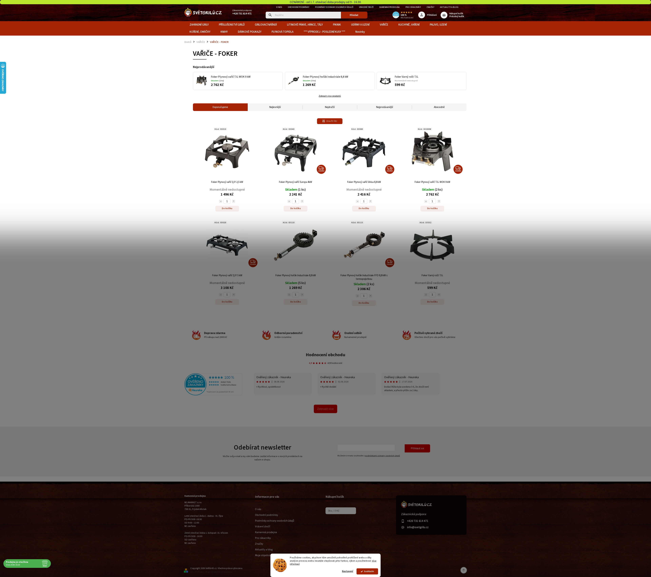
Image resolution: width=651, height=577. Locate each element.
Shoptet (200, 572)
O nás (279, 7)
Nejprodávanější (384, 107)
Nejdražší (330, 107)
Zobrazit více (325, 409)
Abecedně (439, 107)
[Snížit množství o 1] (220, 201)
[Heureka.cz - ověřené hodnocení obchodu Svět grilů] (213, 394)
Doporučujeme (220, 107)
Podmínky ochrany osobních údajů (334, 7)
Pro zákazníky (413, 7)
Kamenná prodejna (389, 7)
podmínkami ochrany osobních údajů (382, 455)
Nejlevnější (275, 107)
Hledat (354, 15)
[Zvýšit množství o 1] (233, 201)
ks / (333, 511)
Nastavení (347, 571)
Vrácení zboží (366, 7)
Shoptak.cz (216, 572)
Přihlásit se (417, 448)
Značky (430, 7)
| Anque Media (226, 572)
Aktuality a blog (449, 7)
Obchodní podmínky (298, 7)
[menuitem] (199, 24)
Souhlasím (369, 571)
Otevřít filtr (331, 121)
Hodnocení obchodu (325, 355)
